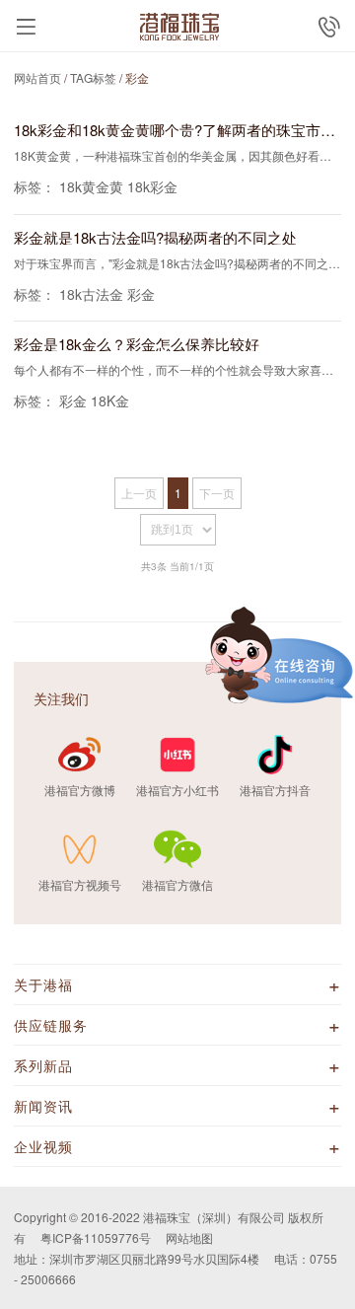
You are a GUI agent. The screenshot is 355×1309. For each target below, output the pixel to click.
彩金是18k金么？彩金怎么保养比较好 (136, 343)
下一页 (217, 492)
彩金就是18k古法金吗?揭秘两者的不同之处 (155, 237)
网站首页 (37, 77)
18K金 (110, 400)
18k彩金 (152, 186)
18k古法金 (91, 294)
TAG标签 (93, 77)
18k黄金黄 (91, 186)
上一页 (139, 492)
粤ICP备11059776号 (95, 1237)
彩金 (141, 294)
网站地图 (189, 1237)
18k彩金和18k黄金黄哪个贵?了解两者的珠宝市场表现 (177, 129)
